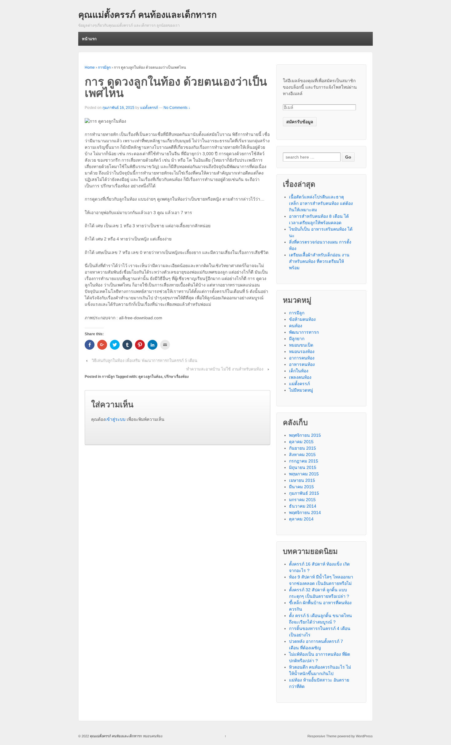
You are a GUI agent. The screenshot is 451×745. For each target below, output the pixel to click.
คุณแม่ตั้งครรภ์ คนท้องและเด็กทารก (147, 15)
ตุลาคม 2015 (301, 441)
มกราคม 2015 (302, 499)
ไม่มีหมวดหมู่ (301, 390)
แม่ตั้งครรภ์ (149, 108)
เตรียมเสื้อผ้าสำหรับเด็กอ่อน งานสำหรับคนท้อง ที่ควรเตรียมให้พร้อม (319, 261)
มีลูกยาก (296, 338)
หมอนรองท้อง (301, 351)
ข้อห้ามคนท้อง (302, 319)
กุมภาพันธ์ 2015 (304, 493)
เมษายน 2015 (302, 480)
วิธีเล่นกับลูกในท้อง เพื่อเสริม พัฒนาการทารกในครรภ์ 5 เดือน (144, 360)
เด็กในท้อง (298, 370)
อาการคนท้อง (301, 357)
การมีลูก (104, 67)
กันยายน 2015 (302, 448)
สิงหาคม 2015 (302, 454)
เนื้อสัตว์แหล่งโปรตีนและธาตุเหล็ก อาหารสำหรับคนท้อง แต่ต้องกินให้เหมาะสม (321, 203)
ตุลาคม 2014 (301, 519)
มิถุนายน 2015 (302, 467)
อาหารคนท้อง (302, 364)
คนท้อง (295, 325)
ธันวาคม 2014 (302, 506)
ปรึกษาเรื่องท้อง (176, 376)
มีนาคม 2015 (301, 486)
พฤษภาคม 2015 (304, 473)
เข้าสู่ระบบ (115, 419)
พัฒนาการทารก (304, 332)
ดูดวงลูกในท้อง (150, 376)
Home (90, 67)
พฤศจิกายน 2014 (305, 512)
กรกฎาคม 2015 (303, 461)
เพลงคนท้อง (300, 377)
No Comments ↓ (177, 108)
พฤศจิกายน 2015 (305, 435)
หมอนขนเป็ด (301, 345)
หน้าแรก (89, 38)
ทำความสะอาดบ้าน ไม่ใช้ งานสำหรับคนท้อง (224, 369)
